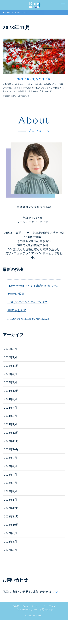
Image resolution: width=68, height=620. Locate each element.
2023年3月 (10, 482)
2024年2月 (10, 415)
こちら (55, 591)
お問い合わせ (46, 609)
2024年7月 (10, 407)
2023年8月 (10, 457)
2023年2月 (10, 491)
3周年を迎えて (16, 310)
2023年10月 (11, 449)
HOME (16, 606)
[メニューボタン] (63, 4)
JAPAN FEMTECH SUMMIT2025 (28, 318)
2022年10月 (11, 524)
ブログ (25, 606)
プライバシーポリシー (26, 609)
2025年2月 (10, 382)
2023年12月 (11, 432)
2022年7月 (10, 549)
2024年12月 (11, 390)
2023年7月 (10, 466)
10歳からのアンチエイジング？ (27, 302)
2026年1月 (10, 357)
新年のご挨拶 (16, 293)
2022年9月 (10, 533)
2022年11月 (11, 516)
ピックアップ (48, 606)
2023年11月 (11, 441)
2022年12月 (11, 508)
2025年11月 (11, 365)
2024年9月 (10, 399)
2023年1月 (10, 499)
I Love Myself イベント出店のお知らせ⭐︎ (32, 285)
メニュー (35, 606)
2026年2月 (10, 348)
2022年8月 (10, 541)
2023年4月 (10, 474)
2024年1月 (10, 424)
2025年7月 (10, 374)
